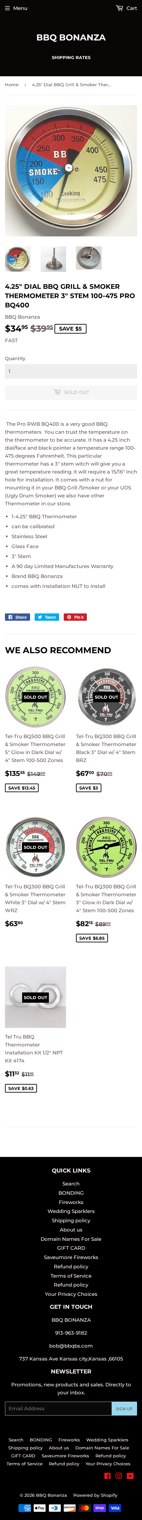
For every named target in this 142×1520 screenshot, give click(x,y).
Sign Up (124, 1408)
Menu (20, 8)
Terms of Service (71, 1276)
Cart (131, 8)
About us (71, 1230)
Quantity (15, 358)
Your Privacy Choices (71, 1294)
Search (71, 1183)
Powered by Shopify (95, 1495)
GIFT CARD (71, 1248)
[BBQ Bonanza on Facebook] (107, 1477)
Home (11, 84)
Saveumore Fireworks (71, 1257)
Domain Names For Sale (71, 1239)
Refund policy (71, 1266)
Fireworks (71, 1202)
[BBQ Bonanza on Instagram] (119, 1477)
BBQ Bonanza (71, 37)
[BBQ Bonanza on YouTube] (130, 1477)
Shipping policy (71, 1220)
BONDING (71, 1193)
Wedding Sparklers (71, 1211)
